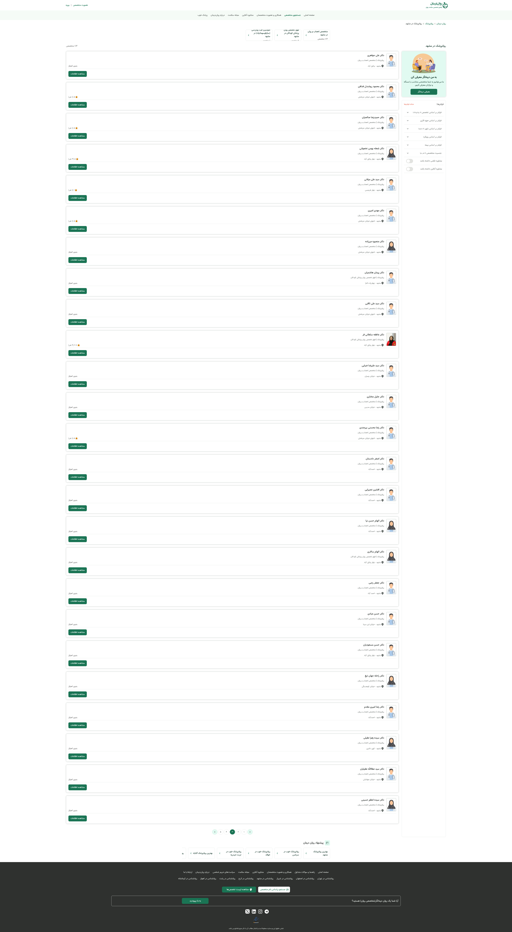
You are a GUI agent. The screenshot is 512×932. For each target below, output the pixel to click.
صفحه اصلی (309, 15)
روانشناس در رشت (227, 878)
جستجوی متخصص (292, 15)
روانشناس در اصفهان (305, 878)
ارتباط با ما (187, 872)
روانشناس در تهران (325, 878)
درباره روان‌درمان (218, 15)
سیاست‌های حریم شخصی (224, 872)
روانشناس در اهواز (208, 878)
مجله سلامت (233, 15)
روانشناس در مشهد (265, 878)
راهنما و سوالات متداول (305, 872)
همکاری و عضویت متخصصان (269, 15)
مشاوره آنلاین (247, 15)
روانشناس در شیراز (285, 878)
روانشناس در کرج (246, 878)
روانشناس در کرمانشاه (187, 878)
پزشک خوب (202, 15)
